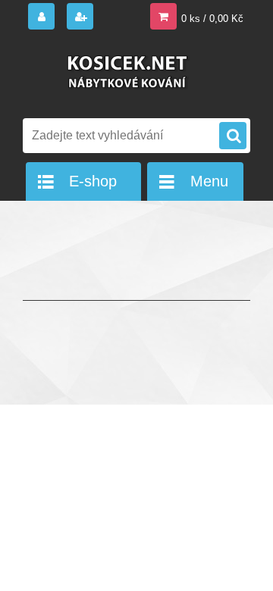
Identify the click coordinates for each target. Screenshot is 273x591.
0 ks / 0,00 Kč (212, 18)
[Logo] (127, 74)
